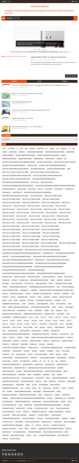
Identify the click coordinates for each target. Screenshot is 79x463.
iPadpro (19, 337)
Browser (59, 280)
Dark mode (66, 293)
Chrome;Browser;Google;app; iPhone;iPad (41, 287)
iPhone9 (42, 351)
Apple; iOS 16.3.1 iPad (65, 222)
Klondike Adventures (21, 357)
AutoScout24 (68, 276)
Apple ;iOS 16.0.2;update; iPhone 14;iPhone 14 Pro (17, 175)
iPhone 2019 (14, 344)
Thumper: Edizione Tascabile (11, 418)
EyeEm (15, 300)
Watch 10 (68, 428)
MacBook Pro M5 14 (20, 368)
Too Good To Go (8, 422)
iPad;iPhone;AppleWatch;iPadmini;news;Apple (16, 334)
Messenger (22, 374)
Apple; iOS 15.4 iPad (22, 219)
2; (17, 148)
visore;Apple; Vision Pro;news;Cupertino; (50, 428)
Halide (30, 310)
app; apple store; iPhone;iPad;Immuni (14, 165)
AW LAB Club (6, 280)
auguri (60, 276)
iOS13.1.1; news (16, 327)
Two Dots (46, 425)
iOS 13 (30, 317)
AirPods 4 (22, 152)
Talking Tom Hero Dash (56, 411)
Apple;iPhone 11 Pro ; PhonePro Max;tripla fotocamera (49, 256)
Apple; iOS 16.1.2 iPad (23, 222)
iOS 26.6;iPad (43, 324)
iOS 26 (41, 320)
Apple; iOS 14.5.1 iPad (37, 212)
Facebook (22, 300)
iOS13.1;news (6, 327)
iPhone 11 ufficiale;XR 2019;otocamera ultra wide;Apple (48, 337)
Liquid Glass (6, 361)
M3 (44, 361)
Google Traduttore (9, 310)
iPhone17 (34, 351)
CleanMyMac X (24, 290)
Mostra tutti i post (63, 52)
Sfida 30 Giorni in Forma (50, 401)
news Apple (52, 381)
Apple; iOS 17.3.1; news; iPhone (11, 239)
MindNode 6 (37, 374)
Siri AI (70, 401)
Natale (48, 378)
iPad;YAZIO (55, 334)
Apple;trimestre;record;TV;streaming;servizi (51, 273)
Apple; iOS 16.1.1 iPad (9, 222)
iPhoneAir (50, 351)
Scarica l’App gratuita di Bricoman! (22, 102)
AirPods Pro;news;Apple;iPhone (54, 152)
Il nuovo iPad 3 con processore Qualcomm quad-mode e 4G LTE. (31, 110)
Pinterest (56, 388)
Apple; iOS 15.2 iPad (34, 216)
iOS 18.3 (51, 317)
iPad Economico (60, 327)
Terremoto (32, 415)
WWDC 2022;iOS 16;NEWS (17, 435)
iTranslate (6, 354)
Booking (14, 280)
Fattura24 (31, 300)
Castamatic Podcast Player (63, 283)
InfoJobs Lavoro (50, 314)
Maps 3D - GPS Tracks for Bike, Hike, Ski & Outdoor (27, 93)
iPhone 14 (24, 341)
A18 (57, 148)
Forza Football (61, 303)
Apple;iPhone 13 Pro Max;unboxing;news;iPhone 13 (18, 260)
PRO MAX (9, 391)
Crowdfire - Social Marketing (42, 293)
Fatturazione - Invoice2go (44, 300)
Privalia (70, 388)
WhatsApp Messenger (34, 432)
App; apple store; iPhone (44, 162)
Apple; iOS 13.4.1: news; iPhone (50, 202)
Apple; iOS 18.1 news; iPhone (67, 243)
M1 (40, 361)
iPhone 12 (70, 337)
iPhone (27, 337)
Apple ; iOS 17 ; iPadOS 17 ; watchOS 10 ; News (15, 172)
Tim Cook (40, 418)
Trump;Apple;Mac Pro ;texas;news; (13, 425)
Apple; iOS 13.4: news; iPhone (31, 202)
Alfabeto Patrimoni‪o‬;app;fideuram (48, 155)
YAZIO (35, 435)
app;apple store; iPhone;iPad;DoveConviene (52, 165)
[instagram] (76, 1)
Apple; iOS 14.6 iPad (51, 212)
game (4, 307)
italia (57, 351)
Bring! (53, 280)
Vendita (33, 428)
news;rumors (20, 384)
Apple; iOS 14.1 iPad (22, 209)
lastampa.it (33, 357)
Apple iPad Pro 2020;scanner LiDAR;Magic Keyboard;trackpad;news (55, 185)
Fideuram (57, 300)
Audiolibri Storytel (34, 276)
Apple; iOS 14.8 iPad (8, 216)
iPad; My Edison (24, 330)
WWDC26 (28, 435)
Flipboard (31, 303)
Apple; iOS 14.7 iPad (65, 212)
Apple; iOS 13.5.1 (7, 206)
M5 (52, 361)
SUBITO (18, 411)
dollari (13, 297)
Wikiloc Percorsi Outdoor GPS (52, 432)
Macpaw (19, 371)
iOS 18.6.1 (26, 320)
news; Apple (61, 381)
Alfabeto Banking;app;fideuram (25, 155)
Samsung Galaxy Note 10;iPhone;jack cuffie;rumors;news (27, 398)
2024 (26, 148)
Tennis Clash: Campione (19, 415)
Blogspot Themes (30, 460)
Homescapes (38, 310)
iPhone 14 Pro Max (35, 341)
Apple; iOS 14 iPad (61, 206)
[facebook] (72, 1)
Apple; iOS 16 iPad (64, 219)
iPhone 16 (46, 341)
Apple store (31, 189)
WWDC (66, 432)
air (74, 148)
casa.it (51, 283)
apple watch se (17, 192)
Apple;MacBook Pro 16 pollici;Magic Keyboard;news (50, 263)
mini (53, 374)
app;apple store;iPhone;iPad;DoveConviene (15, 168)
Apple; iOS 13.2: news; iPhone (53, 195)
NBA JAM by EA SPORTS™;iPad (11, 381)
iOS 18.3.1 (58, 317)
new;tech (38, 381)
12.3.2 (4, 148)
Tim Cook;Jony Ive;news (52, 418)
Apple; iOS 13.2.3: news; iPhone (31, 199)
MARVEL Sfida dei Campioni (53, 371)
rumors (57, 395)
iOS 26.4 (12, 324)
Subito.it (26, 411)
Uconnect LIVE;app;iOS (58, 425)
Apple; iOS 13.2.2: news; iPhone (11, 199)
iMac (65, 310)
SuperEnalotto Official (39, 411)
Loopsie (15, 361)
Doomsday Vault (23, 297)
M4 (48, 361)
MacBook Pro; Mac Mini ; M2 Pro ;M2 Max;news (41, 368)
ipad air (42, 327)
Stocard (29, 408)
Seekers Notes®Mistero (22, 401)
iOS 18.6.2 (34, 320)
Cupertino (57, 293)
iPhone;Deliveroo (70, 347)
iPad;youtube (64, 334)
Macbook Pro (39, 364)
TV (32, 425)
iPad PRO (69, 327)
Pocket (64, 388)
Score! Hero (71, 398)
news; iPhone (71, 381)
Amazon (63, 155)
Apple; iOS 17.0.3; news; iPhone (31, 233)
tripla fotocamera (69, 422)
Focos (52, 303)
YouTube (5, 438)
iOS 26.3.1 (5, 324)
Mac (57, 361)
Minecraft (46, 374)
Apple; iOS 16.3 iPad (50, 222)
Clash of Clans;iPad (68, 287)
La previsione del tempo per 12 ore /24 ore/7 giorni (27, 126)
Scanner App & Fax (60, 398)
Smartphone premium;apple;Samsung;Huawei (47, 405)
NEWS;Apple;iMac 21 (8, 384)
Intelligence (7, 317)
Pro (4, 391)
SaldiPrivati (66, 395)
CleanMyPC (34, 290)
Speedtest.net (20, 408)
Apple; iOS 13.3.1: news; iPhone (11, 202)
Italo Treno (65, 351)
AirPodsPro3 (70, 152)
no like (34, 384)
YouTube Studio (15, 438)
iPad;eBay (46, 330)
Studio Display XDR (8, 411)
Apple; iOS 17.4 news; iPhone (31, 239)
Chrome (5, 287)
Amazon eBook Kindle (25, 158)
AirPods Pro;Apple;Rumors (35, 152)
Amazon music (50, 158)
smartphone (28, 405)
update (26, 428)
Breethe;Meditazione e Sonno (39, 280)
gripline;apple (21, 310)
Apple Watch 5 (59, 189)
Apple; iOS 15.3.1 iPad (9, 219)
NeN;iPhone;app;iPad (27, 381)
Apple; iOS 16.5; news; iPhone (50, 226)
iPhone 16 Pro (55, 341)
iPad (36, 327)
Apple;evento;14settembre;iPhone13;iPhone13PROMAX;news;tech (22, 253)
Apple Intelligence (47, 182)
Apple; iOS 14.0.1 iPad (9, 209)
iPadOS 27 (12, 337)
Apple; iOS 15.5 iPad (36, 219)
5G (46, 148)
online (28, 388)
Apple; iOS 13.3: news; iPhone (51, 199)
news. (28, 384)
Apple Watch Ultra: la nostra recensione (48, 57)
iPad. (72, 334)
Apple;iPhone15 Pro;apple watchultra (58, 260)
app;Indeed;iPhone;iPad (38, 168)
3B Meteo (32, 148)
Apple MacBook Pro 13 (9, 189)
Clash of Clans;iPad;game (10, 290)
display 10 (5, 297)
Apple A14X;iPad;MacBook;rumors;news (43, 179)
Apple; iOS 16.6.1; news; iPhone (50, 229)
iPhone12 (26, 351)
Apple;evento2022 (48, 253)
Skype (20, 405)
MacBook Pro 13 (50, 364)
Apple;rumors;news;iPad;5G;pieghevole (14, 270)
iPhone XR (50, 344)
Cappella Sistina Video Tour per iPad (22, 118)
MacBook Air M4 (27, 364)
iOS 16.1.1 (43, 317)
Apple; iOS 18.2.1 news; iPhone (49, 246)
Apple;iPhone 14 (39, 260)
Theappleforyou (56, 415)
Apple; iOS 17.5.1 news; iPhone (11, 243)
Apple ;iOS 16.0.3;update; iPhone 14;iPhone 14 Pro (47, 175)
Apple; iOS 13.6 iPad (19, 206)
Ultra (20, 428)
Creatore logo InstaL (16, 293)
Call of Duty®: (29, 283)
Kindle (65, 354)
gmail (54, 307)
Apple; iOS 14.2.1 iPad (50, 209)
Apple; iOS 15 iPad (21, 216)
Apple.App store (7, 276)
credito (28, 293)
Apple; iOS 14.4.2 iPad (23, 212)
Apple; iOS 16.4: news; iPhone (11, 226)
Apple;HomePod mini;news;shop (64, 253)
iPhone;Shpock (17, 351)
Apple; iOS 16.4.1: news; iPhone (30, 226)
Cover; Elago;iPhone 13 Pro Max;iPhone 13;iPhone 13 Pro (56, 290)
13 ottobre (11, 148)
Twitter (38, 425)
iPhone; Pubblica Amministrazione (51, 347)
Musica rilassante (27, 378)
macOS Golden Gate (8, 371)
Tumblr (27, 425)
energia (54, 297)
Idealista (59, 310)
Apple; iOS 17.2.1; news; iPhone (31, 236)
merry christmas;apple (9, 374)
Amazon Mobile (38, 158)
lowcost (34, 361)
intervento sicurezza (19, 317)
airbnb (5, 152)
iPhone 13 (16, 341)
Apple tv (40, 189)
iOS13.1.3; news (28, 327)
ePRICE (4, 300)
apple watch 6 (69, 189)
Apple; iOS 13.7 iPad (47, 206)
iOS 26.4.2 (19, 324)
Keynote (58, 354)
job (13, 354)
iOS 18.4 (73, 317)
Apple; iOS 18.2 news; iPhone (30, 246)
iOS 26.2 (62, 320)
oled (21, 388)
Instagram (60, 314)
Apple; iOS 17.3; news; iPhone (51, 236)
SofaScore (67, 405)
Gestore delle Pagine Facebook (40, 307)
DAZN (72, 293)
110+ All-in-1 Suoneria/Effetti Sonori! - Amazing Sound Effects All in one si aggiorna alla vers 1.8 (40, 85)
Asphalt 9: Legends (19, 276)
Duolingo (47, 297)
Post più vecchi (71, 76)
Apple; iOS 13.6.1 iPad (34, 206)
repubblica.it (48, 395)
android (59, 158)
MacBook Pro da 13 (62, 364)
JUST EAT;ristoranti (41, 354)
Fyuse (69, 303)
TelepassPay (6, 415)
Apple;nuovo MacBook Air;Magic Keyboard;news (48, 266)
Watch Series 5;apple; (19, 432)
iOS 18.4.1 (5, 320)
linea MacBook (61, 357)
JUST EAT (30, 354)
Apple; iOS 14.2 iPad (36, 209)
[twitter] (75, 1)
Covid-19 (5, 293)
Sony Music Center (8, 408)
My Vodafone (39, 378)
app (65, 158)
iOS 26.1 (55, 320)
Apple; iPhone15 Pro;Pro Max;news (13, 249)
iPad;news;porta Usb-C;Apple (40, 334)
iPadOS (5, 337)
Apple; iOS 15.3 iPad (62, 216)
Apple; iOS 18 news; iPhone (49, 243)
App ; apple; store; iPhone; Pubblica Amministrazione (19, 162)
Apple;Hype (6, 256)
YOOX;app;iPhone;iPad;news (47, 435)
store (52, 408)
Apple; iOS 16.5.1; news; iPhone (11, 229)
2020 (21, 148)
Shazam (63, 401)
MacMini (60, 368)
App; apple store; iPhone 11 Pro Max (64, 162)
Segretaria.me (36, 401)
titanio (72, 418)
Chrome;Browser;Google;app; (18, 287)
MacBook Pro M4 (7, 368)
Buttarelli (6, 283)
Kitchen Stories (8, 357)
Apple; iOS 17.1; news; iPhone (51, 233)
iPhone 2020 (24, 344)
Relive (40, 395)
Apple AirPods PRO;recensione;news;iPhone (16, 182)
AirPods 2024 (13, 152)
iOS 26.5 (27, 324)
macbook (63, 361)
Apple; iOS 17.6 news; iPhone (30, 243)
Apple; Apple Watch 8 (36, 195)
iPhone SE (42, 344)
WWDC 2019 (5, 435)
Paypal (34, 388)
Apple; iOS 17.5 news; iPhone (49, 239)
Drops (39, 297)
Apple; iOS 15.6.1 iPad (50, 219)
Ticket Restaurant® (28, 418)
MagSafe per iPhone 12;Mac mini (33, 371)
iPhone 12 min (7, 341)
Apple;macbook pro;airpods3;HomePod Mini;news (17, 266)
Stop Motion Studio (41, 408)
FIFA (64, 300)
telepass (68, 411)
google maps (69, 307)
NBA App (72, 378)
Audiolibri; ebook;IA (49, 276)
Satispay (49, 398)
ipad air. (49, 327)
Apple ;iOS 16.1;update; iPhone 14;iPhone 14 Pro (16, 179)
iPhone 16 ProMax (67, 341)
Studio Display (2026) (62, 408)
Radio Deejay (37, 391)
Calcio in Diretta (16, 283)
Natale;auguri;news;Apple (60, 378)
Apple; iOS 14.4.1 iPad (9, 212)
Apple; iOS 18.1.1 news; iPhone (11, 246)
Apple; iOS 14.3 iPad (64, 209)
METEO (29, 374)
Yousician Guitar (63, 435)
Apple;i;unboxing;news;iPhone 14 (21, 256)
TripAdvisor (57, 422)
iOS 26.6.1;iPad (53, 324)
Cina (58, 287)
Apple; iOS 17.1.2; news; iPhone (11, 236)
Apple (68, 168)
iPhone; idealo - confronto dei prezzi (14, 347)
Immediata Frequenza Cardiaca (33, 314)
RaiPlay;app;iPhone (48, 391)
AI (69, 148)
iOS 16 (36, 317)
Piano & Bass (47, 388)
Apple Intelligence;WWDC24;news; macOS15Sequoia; (18, 185)
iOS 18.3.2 (65, 317)
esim (10, 300)
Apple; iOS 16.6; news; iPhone (31, 229)
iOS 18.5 (12, 320)
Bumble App (67, 280)
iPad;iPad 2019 (55, 330)
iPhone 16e (6, 344)
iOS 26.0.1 (48, 320)
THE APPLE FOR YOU (39, 6)
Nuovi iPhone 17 (55, 384)
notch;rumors (43, 384)
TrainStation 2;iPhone (32, 422)
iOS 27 (61, 324)
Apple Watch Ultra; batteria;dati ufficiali (15, 195)
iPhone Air (33, 344)
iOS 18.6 (19, 320)
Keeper (51, 354)
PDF (40, 388)
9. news (52, 148)
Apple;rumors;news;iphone (36, 270)
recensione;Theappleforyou (27, 395)
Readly (59, 391)
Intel (68, 314)
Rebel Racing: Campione (10, 395)
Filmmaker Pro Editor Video (11, 303)
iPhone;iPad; (6, 351)
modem (59, 374)
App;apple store (32, 165)
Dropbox (32, 297)
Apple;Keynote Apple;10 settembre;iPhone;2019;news (18, 263)
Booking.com (24, 280)
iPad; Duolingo (12, 330)
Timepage (64, 418)
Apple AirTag (35, 182)
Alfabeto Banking (8, 155)
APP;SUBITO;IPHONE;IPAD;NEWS (56, 168)
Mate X (66, 371)
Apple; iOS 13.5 (66, 202)
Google (60, 307)
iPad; (4, 330)
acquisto (64, 148)
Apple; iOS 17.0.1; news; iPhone (11, 233)
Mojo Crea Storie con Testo (11, 378)
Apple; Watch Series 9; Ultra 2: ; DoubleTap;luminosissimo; (42, 249)
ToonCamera (19, 422)
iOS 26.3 (69, 320)
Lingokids (71, 357)
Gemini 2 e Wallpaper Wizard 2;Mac (18, 307)
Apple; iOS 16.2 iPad (37, 222)
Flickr (24, 303)
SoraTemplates (12, 460)
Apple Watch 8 (7, 192)
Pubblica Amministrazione (22, 391)
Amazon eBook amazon (9, 158)
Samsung (5, 398)
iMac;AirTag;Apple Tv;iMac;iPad (12, 314)
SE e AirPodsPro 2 (8, 401)
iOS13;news (69, 324)
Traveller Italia (46, 422)
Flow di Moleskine (42, 303)
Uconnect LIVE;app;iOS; (9, 428)
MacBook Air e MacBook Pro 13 (12, 364)
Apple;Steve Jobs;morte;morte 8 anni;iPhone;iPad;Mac (19, 273)
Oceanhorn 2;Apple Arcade (10, 388)
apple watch (48, 189)
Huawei (46, 310)
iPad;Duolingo (36, 330)
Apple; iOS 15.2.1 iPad (48, 216)
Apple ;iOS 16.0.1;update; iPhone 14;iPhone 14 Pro (45, 172)
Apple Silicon (22, 189)
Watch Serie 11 (7, 432)
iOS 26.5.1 (34, 324)
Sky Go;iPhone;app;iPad (9, 405)
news (45, 381)
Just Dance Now (20, 354)
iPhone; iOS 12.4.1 (33, 347)
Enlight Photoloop (66, 297)
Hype (52, 310)
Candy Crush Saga (41, 283)
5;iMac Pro (40, 148)
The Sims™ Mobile (43, 415)
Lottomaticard (25, 361)
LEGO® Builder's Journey (47, 357)
